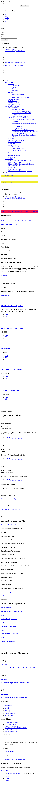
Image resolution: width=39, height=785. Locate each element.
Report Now (4, 770)
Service (7, 18)
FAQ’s (7, 777)
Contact (7, 172)
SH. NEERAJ (5, 349)
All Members (5, 296)
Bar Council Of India (14, 142)
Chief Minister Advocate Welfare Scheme (20, 118)
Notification (11, 157)
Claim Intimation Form (19, 133)
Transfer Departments (8, 641)
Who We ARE (9, 82)
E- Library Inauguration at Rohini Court (14, 697)
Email (6, 314)
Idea (6, 16)
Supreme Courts (17, 147)
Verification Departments (9, 619)
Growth (7, 19)
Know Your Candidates (15, 169)
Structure (15, 90)
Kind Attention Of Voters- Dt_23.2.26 (19, 160)
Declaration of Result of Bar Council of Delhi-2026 (16, 221)
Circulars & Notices (14, 155)
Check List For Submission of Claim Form (25, 131)
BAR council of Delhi (11, 723)
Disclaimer (8, 780)
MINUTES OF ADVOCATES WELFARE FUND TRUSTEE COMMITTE (21, 112)
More (2, 595)
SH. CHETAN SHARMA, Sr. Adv (12, 306)
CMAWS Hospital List (19, 126)
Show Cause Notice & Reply (9, 224)
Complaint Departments (8, 626)
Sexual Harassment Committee (21, 97)
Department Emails (14, 104)
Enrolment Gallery (13, 102)
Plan (6, 21)
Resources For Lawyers (12, 106)
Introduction (15, 85)
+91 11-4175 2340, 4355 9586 (14, 65)
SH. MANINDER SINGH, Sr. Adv (12, 328)
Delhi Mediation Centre (12, 731)
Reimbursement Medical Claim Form (23, 130)
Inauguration (4, 679)
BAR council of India (11, 724)
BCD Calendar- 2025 (11, 729)
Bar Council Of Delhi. (14, 773)
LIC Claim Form (17, 128)
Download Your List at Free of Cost (11, 509)
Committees (11, 92)
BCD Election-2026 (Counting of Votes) (20, 171)
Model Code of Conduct (15, 162)
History (14, 87)
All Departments (6, 607)
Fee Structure (12, 143)
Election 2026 (9, 159)
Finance (7, 14)
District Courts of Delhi (19, 150)
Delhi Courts (12, 145)
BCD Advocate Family (11, 726)
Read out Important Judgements (10, 499)
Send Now (4, 40)
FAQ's (10, 152)
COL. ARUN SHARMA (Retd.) (11, 390)
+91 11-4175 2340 (10, 196)
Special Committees (18, 94)
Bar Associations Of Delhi (16, 140)
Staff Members (12, 101)
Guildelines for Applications (20, 116)
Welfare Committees (18, 109)
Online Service (9, 176)
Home (6, 80)
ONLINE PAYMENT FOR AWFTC (16, 728)
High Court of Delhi (18, 148)
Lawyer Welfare (13, 108)
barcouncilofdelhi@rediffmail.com (15, 51)
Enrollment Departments (9, 592)
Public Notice (12, 167)
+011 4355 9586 (9, 752)
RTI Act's (7, 778)
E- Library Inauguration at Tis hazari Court (15, 683)
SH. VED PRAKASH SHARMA (11, 370)
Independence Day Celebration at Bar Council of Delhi (18, 668)
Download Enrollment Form (10, 525)
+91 (6, 316)
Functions (15, 89)
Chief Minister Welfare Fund (10, 634)
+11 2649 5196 (9, 49)
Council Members (13, 99)
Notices (7, 154)
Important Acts (12, 138)
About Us (11, 84)
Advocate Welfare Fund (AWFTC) (12, 611)
